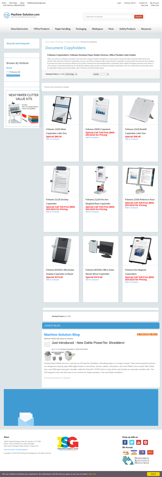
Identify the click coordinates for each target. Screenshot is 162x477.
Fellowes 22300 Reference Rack (140, 200)
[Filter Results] (13, 75)
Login (119, 3)
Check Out (155, 5)
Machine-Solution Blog (62, 334)
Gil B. (55, 349)
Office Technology (57, 42)
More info (92, 474)
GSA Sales (13, 3)
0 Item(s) (127, 3)
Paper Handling (62, 28)
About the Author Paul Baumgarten (16, 450)
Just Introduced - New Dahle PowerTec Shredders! (88, 343)
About (22, 3)
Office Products (41, 28)
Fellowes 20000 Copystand (98, 129)
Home (4, 3)
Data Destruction (19, 28)
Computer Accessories (72, 42)
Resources (146, 28)
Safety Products (127, 28)
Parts (111, 28)
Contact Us (143, 3)
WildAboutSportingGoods (36, 3)
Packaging (81, 28)
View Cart (144, 5)
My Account (154, 3)
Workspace (97, 28)
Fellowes (13, 72)
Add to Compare (52, 139)
